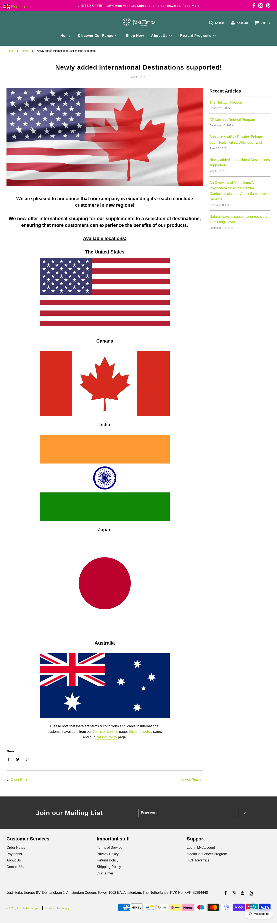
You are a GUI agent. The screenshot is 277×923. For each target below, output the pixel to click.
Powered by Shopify (57, 908)
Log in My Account (201, 847)
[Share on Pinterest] (27, 759)
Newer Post (190, 780)
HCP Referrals (198, 860)
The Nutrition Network (226, 102)
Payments (14, 854)
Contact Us (15, 867)
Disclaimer (105, 873)
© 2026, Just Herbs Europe (22, 908)
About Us (13, 860)
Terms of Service (105, 731)
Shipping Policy (109, 867)
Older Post (19, 780)
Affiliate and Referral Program (232, 120)
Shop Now (135, 35)
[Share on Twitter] (17, 759)
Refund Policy (106, 737)
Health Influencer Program (207, 854)
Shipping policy (140, 731)
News (25, 50)
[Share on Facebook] (9, 759)
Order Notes (15, 847)
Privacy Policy (108, 854)
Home (65, 35)
